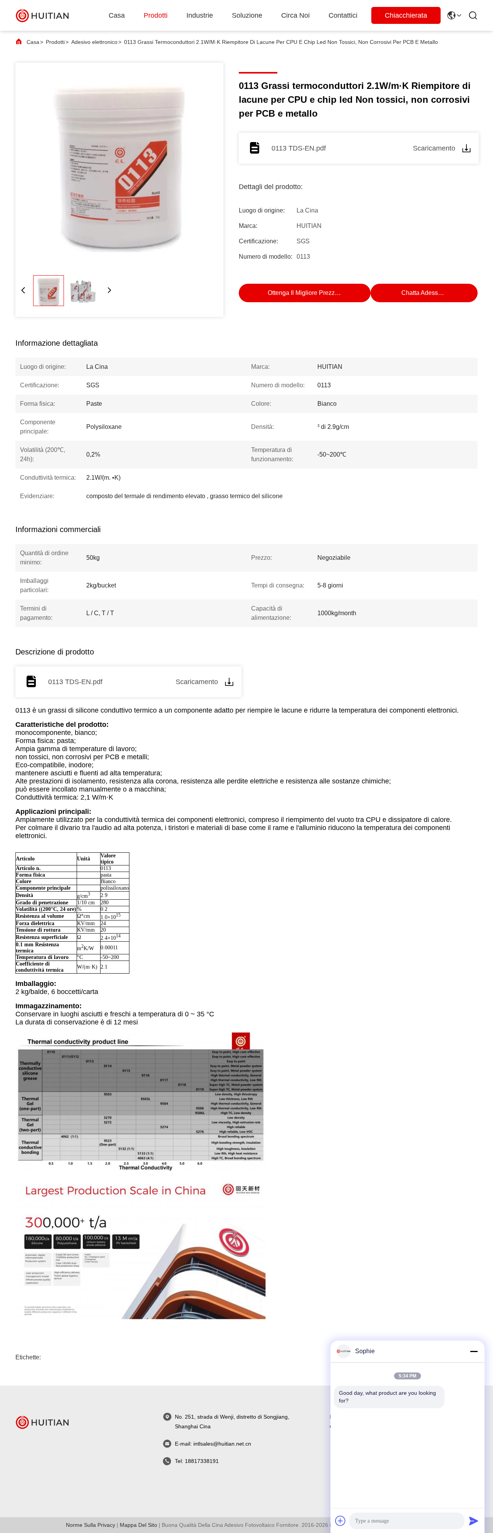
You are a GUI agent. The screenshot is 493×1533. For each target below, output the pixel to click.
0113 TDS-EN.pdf (299, 148)
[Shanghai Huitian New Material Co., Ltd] (42, 15)
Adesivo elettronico (94, 42)
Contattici (343, 15)
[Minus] (473, 1351)
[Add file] (340, 1520)
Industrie (199, 15)
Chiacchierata (406, 15)
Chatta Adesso (421, 293)
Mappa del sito (138, 1525)
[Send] (474, 1520)
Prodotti (156, 15)
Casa (117, 15)
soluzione (247, 15)
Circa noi (295, 15)
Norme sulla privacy (90, 1525)
